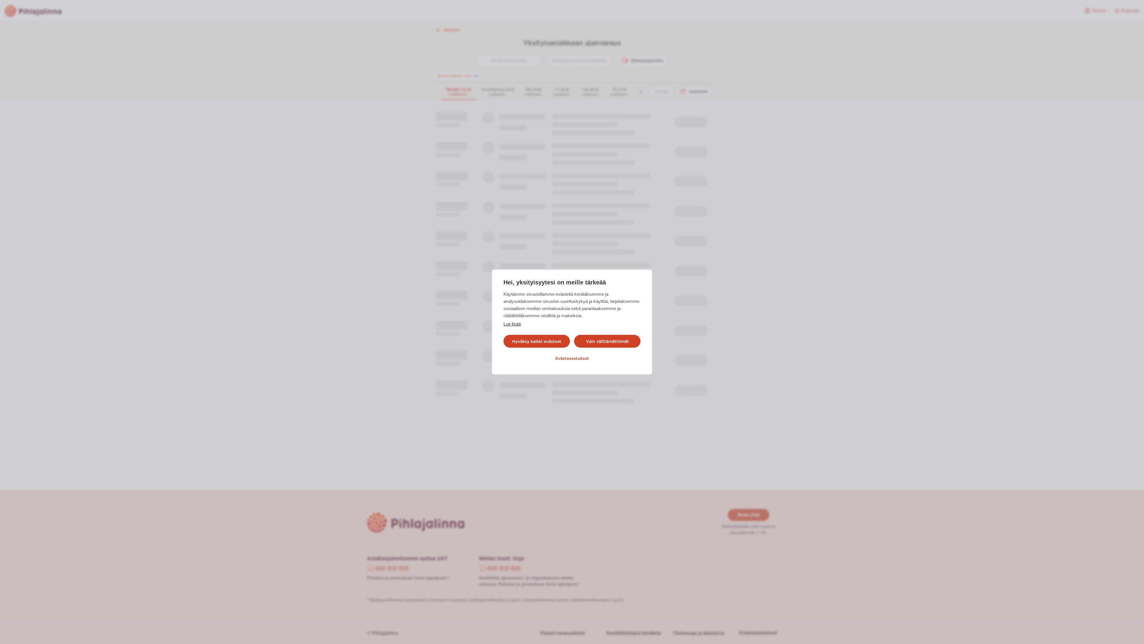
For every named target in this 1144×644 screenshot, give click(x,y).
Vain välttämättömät (607, 341)
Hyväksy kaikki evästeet (536, 341)
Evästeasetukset (572, 358)
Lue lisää (512, 323)
